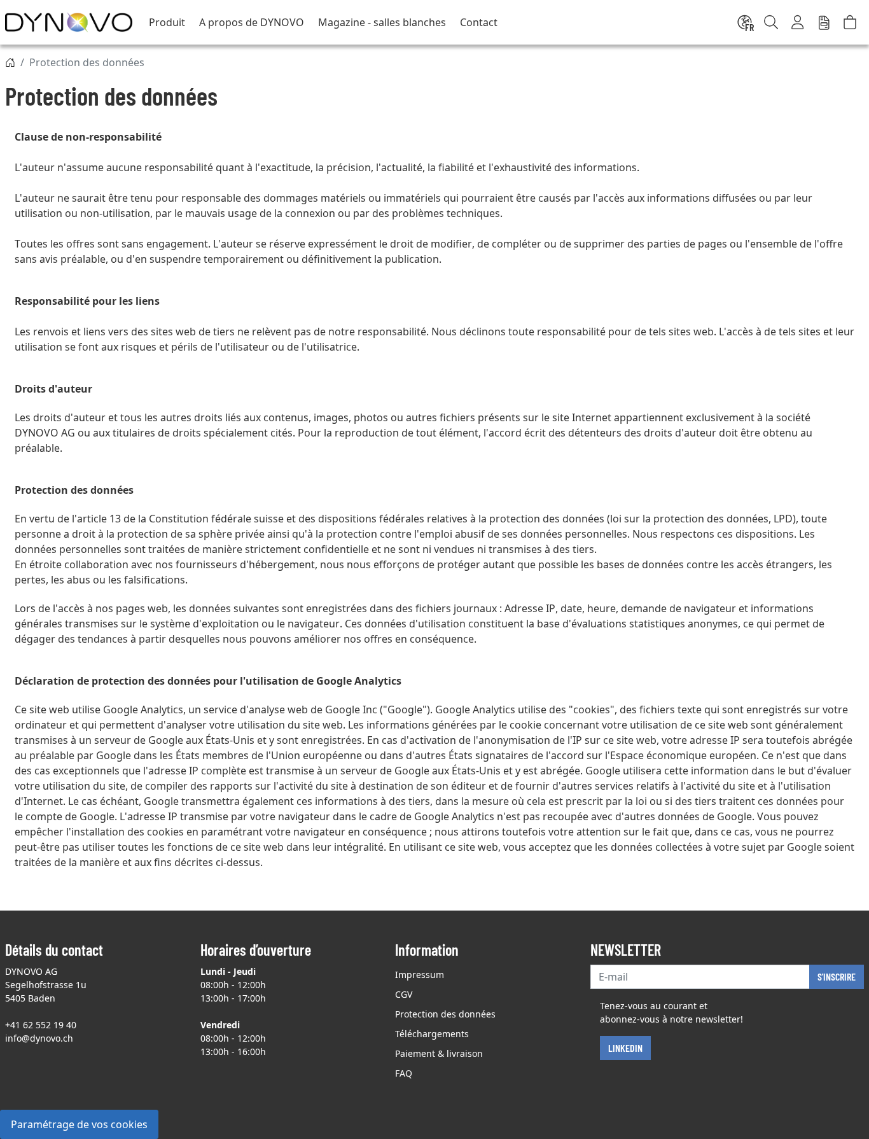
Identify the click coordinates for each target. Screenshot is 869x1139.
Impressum (419, 974)
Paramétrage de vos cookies (79, 1124)
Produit (167, 22)
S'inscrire (836, 976)
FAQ (403, 1073)
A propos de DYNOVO (251, 22)
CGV (403, 994)
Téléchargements (432, 1034)
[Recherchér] (771, 22)
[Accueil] (10, 62)
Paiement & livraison (439, 1053)
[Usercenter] (798, 22)
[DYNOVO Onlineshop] (68, 22)
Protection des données (445, 1014)
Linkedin (625, 1048)
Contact (478, 22)
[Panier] (850, 22)
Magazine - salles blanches (382, 22)
